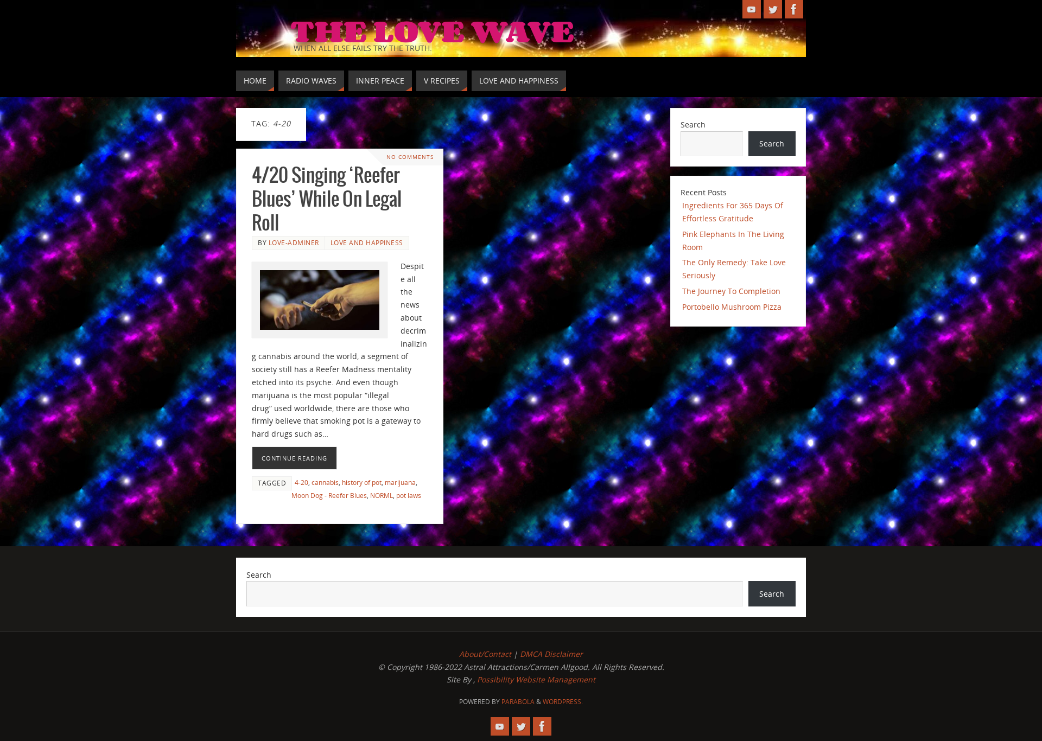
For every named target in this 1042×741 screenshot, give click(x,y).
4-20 (301, 482)
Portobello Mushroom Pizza (732, 307)
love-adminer (294, 242)
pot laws (408, 495)
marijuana (400, 482)
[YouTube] (751, 9)
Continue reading (294, 458)
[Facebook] (794, 9)
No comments (410, 157)
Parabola (518, 701)
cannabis (325, 482)
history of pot (362, 482)
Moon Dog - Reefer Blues (329, 495)
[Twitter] (773, 9)
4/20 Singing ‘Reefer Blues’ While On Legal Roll (327, 199)
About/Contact (485, 654)
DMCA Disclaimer (551, 654)
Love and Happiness (367, 242)
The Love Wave (432, 30)
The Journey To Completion (731, 291)
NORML (381, 495)
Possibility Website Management (536, 679)
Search (693, 124)
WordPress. (563, 701)
